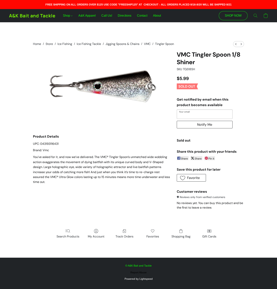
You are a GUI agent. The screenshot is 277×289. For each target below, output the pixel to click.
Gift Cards (209, 236)
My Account (96, 236)
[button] (32, 15)
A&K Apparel (87, 15)
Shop (67, 15)
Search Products (68, 236)
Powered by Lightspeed (139, 278)
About (157, 15)
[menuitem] (236, 44)
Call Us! (106, 15)
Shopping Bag (181, 236)
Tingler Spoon (164, 44)
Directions (124, 15)
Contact (142, 15)
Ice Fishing (64, 44)
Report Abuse (138, 272)
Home (37, 44)
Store (49, 44)
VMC (147, 44)
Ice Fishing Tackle (89, 44)
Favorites (152, 236)
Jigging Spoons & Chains (122, 44)
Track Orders (124, 236)
